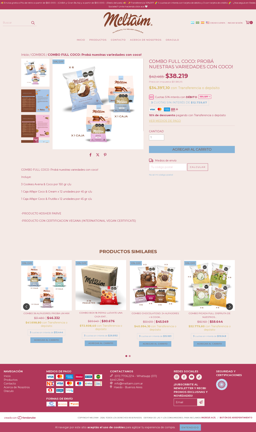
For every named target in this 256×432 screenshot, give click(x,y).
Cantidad (156, 131)
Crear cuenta (217, 23)
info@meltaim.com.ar (129, 383)
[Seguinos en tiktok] (199, 377)
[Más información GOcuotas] (204, 97)
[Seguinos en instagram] (176, 377)
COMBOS (38, 55)
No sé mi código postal (161, 174)
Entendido (190, 427)
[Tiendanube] (20, 419)
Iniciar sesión (235, 23)
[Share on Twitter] (98, 155)
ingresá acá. (208, 417)
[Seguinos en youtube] (191, 377)
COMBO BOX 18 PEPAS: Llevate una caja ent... (101, 314)
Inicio (81, 39)
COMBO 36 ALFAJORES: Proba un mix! (46, 313)
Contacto (118, 39)
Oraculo (172, 39)
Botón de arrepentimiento (236, 417)
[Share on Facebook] (90, 155)
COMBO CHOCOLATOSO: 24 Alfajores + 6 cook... (155, 315)
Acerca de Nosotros (145, 39)
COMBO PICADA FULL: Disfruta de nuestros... (210, 315)
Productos (97, 39)
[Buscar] (33, 22)
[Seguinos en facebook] (184, 377)
